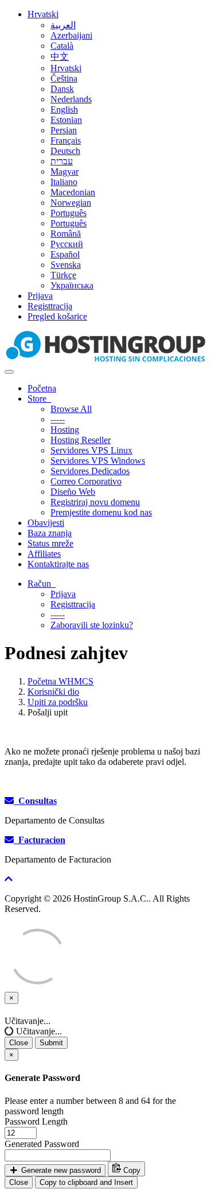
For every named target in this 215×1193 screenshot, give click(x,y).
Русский (66, 244)
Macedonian (72, 192)
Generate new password (60, 1170)
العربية (63, 25)
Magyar (64, 171)
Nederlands (71, 99)
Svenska (65, 265)
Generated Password (42, 1144)
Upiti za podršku (58, 702)
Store (39, 398)
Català (61, 46)
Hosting (64, 429)
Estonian (66, 120)
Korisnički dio (53, 691)
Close (18, 1042)
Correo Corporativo (86, 481)
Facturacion (39, 840)
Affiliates (44, 554)
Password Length (36, 1121)
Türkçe (63, 275)
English (64, 109)
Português (68, 213)
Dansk (62, 89)
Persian (63, 130)
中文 (59, 56)
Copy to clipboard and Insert (86, 1182)
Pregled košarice (57, 316)
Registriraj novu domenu (95, 502)
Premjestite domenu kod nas (101, 512)
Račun (42, 583)
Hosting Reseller (80, 440)
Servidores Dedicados (90, 471)
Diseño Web (72, 492)
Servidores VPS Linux (91, 450)
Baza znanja (50, 533)
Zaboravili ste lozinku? (91, 625)
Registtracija (50, 306)
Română (65, 233)
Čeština (63, 78)
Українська (71, 285)
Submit (51, 1042)
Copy (130, 1170)
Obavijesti (46, 523)
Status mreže (50, 543)
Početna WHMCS (60, 681)
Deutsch (65, 151)
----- (57, 419)
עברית (61, 161)
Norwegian (70, 202)
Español (65, 254)
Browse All (71, 409)
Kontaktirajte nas (58, 564)
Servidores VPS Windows (97, 460)
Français (65, 140)
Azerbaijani (71, 35)
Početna (42, 388)
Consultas (35, 801)
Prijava (40, 296)
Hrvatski (43, 14)
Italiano (63, 182)
